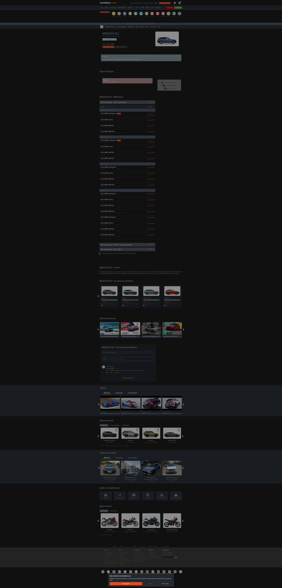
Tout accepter (125, 583)
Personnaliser (165, 583)
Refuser (150, 583)
